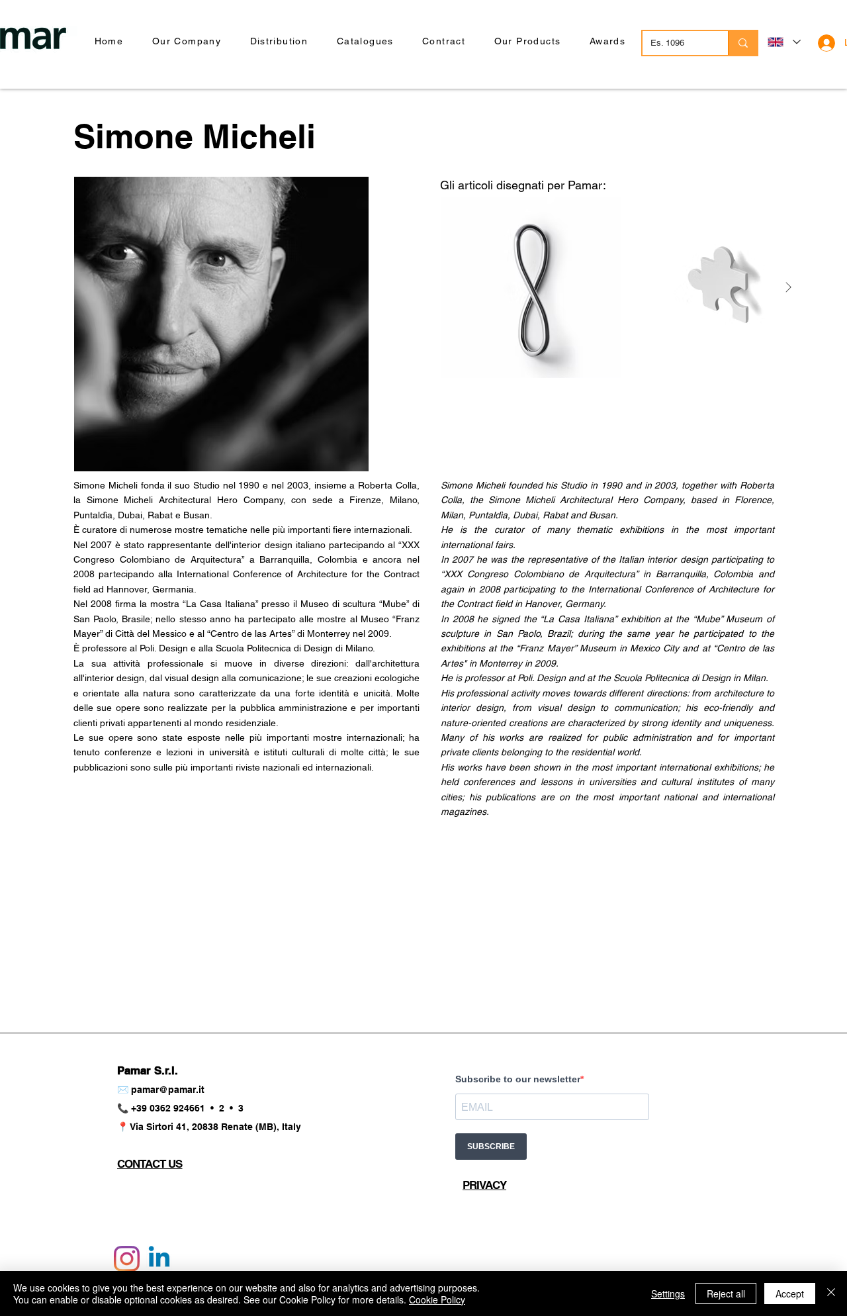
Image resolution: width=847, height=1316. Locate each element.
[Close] (831, 1293)
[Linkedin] (159, 1259)
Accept (790, 1293)
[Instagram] (127, 1259)
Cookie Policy (437, 1299)
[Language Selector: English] (783, 42)
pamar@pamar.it (167, 1089)
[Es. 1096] (742, 43)
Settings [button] (668, 1293)
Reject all (726, 1293)
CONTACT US (150, 1163)
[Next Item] (788, 288)
